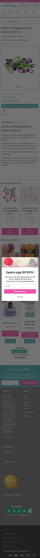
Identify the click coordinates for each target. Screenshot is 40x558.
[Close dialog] (36, 259)
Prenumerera (20, 291)
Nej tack (20, 297)
